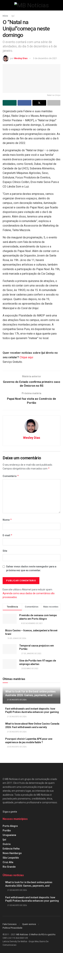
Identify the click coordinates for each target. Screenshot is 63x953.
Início (5, 16)
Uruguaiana (9, 835)
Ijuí (13, 16)
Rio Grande (9, 866)
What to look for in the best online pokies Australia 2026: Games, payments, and (30, 693)
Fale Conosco (10, 924)
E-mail (7, 535)
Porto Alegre (10, 826)
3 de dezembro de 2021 (45, 58)
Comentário (11, 476)
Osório (7, 844)
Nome (7, 519)
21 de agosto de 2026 (16, 700)
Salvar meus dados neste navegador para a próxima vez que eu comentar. (31, 568)
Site (5, 550)
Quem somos (29, 924)
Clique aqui (26, 357)
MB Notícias (22, 934)
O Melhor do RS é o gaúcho (42, 934)
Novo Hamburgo (12, 853)
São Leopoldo (11, 857)
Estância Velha (11, 848)
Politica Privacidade (12, 928)
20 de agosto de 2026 (16, 747)
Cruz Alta (8, 862)
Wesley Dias (20, 58)
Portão (7, 830)
